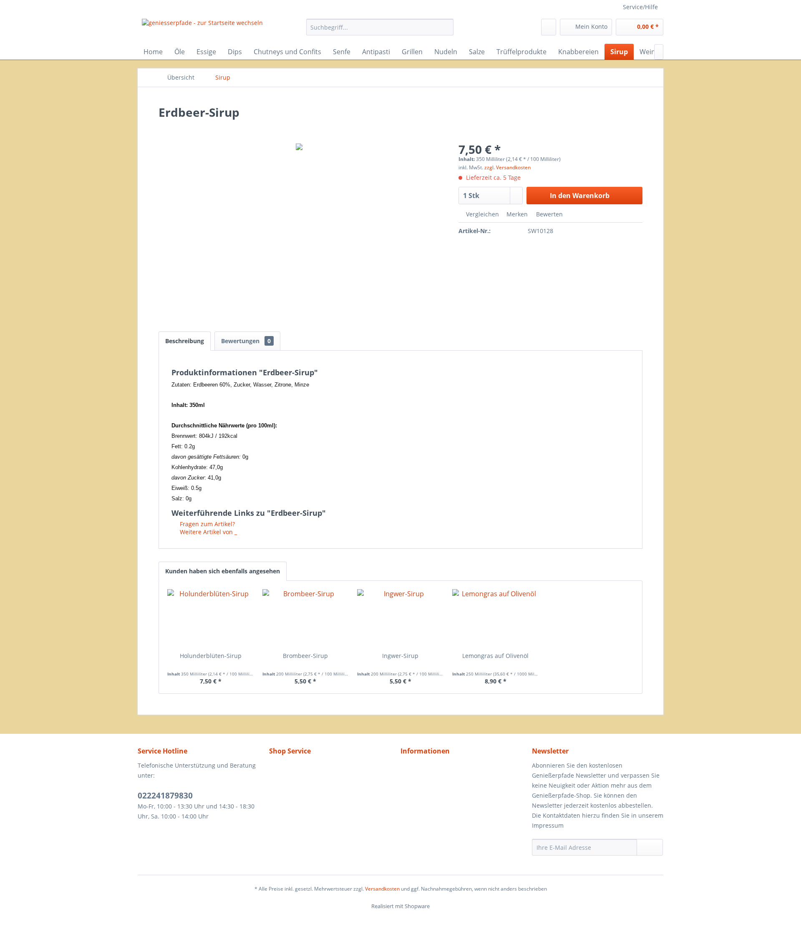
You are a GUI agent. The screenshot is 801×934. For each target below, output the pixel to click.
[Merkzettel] (548, 27)
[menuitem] (379, 27)
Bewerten (548, 214)
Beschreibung (184, 341)
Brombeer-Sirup (305, 656)
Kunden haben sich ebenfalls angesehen (222, 571)
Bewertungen (246, 341)
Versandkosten (382, 888)
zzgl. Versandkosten (507, 167)
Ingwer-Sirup (400, 656)
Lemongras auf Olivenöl (495, 656)
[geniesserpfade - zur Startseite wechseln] (202, 29)
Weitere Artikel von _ (207, 532)
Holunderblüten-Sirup (211, 656)
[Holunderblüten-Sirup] (210, 618)
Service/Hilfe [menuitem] (640, 7)
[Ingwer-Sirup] (400, 618)
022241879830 (165, 795)
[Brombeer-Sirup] (305, 618)
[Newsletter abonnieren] (650, 847)
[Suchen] (445, 27)
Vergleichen (481, 214)
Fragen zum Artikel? (206, 524)
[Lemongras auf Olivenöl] (495, 618)
